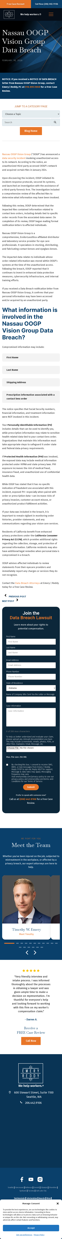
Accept (31, 1228)
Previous (27, 952)
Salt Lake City (41, 1191)
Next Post (8, 601)
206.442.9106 (33, 1103)
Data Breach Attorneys (27, 583)
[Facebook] (21, 1181)
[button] (57, 1203)
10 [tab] (52, 943)
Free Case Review (15, 4)
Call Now (31, 1040)
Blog (48, 1198)
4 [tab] (26, 943)
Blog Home (31, 130)
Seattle (10, 1187)
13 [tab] (24, 947)
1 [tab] (9, 943)
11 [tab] (56, 943)
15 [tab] (33, 947)
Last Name (10, 647)
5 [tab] (30, 943)
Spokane (22, 1191)
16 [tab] (37, 947)
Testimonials (19, 1198)
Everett (36, 1187)
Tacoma (31, 1191)
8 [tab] (43, 943)
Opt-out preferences (24, 1235)
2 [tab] (17, 943)
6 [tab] (34, 943)
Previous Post (17, 596)
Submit (31, 787)
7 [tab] (39, 943)
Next (34, 952)
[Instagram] (40, 1181)
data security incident (14, 158)
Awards (42, 1198)
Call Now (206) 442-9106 (46, 4)
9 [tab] (47, 943)
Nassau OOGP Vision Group (16, 154)
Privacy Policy (39, 1235)
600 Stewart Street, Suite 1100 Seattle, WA (33, 1095)
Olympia (44, 1187)
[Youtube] (30, 1181)
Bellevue (28, 1187)
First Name (10, 636)
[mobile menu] (51, 15)
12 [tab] (20, 947)
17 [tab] (42, 947)
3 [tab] (21, 943)
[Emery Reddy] (9, 14)
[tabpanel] (26, 907)
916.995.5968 (32, 87)
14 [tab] (29, 947)
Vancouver (19, 1187)
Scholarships (31, 1198)
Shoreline (53, 1187)
